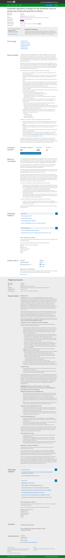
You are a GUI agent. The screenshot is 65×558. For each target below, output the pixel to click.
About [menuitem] (20, 5)
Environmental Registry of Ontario (49, 2)
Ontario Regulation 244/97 (26, 216)
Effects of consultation (25, 44)
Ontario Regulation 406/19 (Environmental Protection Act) (33, 492)
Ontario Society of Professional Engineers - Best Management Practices (35, 494)
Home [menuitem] (8, 5)
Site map (16, 556)
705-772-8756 (24, 540)
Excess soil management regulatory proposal (30, 230)
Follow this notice (13, 34)
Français (56, 5)
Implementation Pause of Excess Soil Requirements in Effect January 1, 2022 (36, 232)
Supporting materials (25, 45)
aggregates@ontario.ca (26, 264)
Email (42, 262)
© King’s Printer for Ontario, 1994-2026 (51, 556)
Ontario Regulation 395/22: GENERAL (28, 220)
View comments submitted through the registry (30, 153)
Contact (12, 556)
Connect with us (24, 47)
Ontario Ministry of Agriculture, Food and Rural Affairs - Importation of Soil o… (36, 497)
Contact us (35, 549)
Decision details (24, 41)
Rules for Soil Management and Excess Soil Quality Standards (33, 223)
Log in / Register (49, 5)
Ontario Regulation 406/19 (37, 134)
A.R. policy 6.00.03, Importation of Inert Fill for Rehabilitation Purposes (35, 487)
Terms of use (23, 556)
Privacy (19, 556)
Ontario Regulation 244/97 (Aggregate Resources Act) (32, 485)
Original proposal (24, 48)
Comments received (25, 42)
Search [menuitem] (12, 5)
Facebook (43, 264)
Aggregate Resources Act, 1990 (27, 483)
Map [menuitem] (16, 5)
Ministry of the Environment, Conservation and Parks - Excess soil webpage (36, 490)
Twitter (42, 266)
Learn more (9, 551)
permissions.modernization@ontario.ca (30, 542)
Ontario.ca (9, 556)
